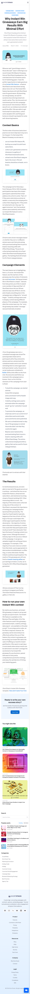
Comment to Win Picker (15, 922)
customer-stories (20, 10)
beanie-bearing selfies (15, 559)
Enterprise (15, 933)
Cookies (15, 977)
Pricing (15, 925)
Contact (15, 963)
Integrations (15, 930)
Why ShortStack (15, 961)
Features (15, 920)
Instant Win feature (12, 84)
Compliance (15, 980)
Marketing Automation (8, 861)
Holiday (4, 866)
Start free (15, 712)
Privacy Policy (15, 972)
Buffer (4, 372)
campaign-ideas (10, 10)
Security (15, 949)
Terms (15, 975)
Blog (15, 941)
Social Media (5, 856)
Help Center (15, 947)
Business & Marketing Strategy (10, 876)
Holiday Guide (5, 864)
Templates (15, 927)
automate (12, 279)
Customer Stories (6, 869)
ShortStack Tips (6, 859)
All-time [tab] (26, 823)
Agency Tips (5, 881)
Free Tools (15, 952)
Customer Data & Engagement (10, 871)
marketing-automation (10, 12)
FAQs (15, 944)
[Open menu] (27, 2)
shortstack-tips (21, 12)
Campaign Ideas (6, 874)
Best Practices (5, 879)
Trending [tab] (21, 823)
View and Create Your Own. (18, 691)
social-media (15, 15)
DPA (15, 983)
